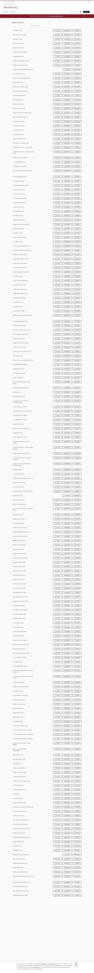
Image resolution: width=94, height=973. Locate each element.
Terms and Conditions (41, 963)
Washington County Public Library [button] (21, 837)
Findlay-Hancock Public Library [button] (20, 259)
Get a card (57, 30)
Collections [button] (13, 12)
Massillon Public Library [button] (18, 519)
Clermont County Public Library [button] (20, 185)
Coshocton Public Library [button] (19, 202)
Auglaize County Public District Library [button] (22, 69)
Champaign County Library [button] (19, 166)
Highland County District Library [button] (20, 343)
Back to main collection (9, 1)
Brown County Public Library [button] (20, 117)
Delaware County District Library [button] (21, 224)
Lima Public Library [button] (17, 469)
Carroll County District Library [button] (20, 157)
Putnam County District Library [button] (20, 686)
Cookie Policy (39, 969)
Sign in (86, 12)
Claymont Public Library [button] (19, 181)
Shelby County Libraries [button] (19, 768)
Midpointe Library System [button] (19, 540)
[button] (74, 12)
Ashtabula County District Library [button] (21, 60)
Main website (67, 30)
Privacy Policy (52, 963)
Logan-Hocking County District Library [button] (22, 478)
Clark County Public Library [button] (19, 176)
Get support (77, 30)
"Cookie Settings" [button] (36, 967)
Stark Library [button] (16, 794)
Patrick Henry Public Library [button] (19, 640)
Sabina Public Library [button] (18, 717)
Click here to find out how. (56, 16)
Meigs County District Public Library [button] (21, 532)
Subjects (5, 12)
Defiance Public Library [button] (18, 220)
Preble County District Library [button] (20, 666)
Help (88, 1)
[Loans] (80, 12)
